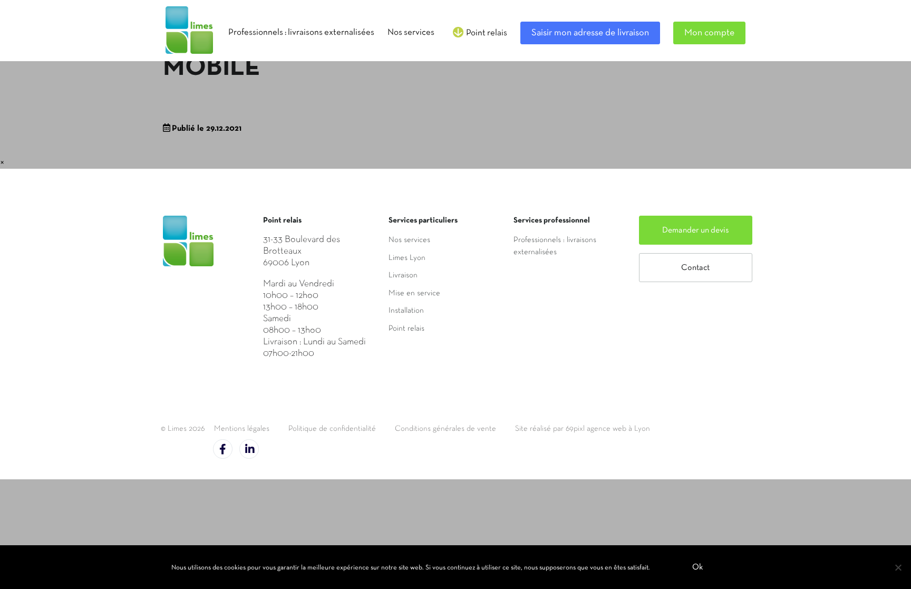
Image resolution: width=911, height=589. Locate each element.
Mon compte (709, 32)
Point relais (406, 328)
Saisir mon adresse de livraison (590, 32)
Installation (406, 310)
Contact (695, 268)
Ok (697, 567)
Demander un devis (695, 230)
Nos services (409, 240)
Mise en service (414, 293)
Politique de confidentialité (332, 428)
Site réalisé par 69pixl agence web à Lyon (582, 428)
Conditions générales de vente (445, 428)
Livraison (403, 275)
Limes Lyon (407, 258)
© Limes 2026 (183, 428)
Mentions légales (241, 428)
